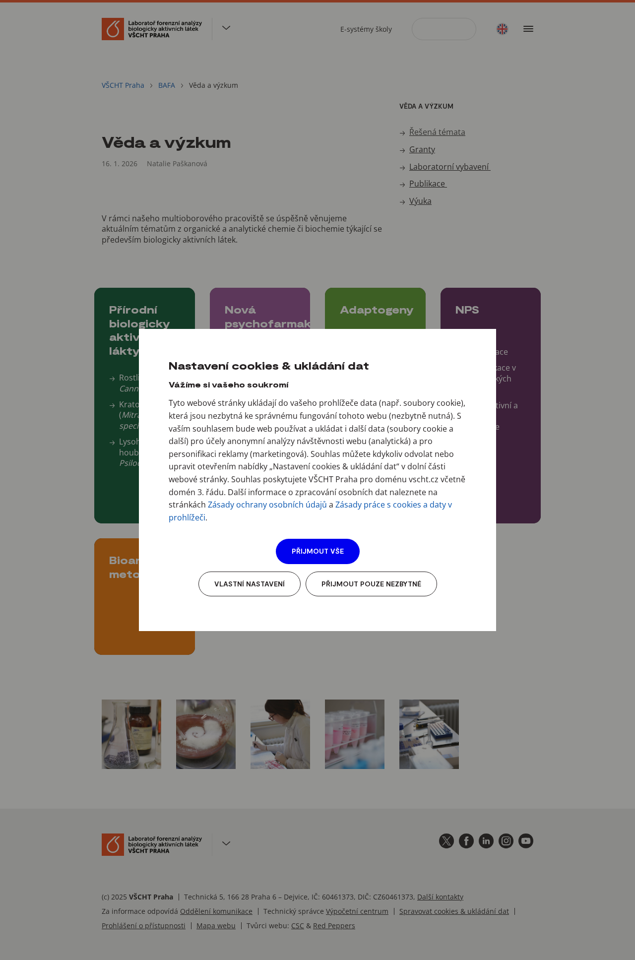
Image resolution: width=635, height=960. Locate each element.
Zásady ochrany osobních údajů (267, 504)
